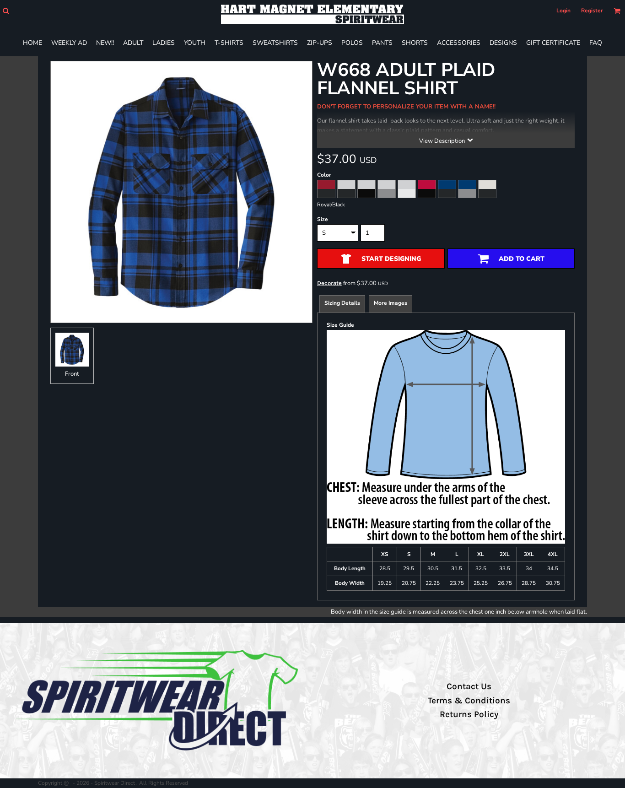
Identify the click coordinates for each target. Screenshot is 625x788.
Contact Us (469, 686)
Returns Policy (469, 714)
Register (592, 10)
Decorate (329, 283)
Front (72, 374)
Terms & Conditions (469, 701)
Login (563, 10)
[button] (5, 10)
